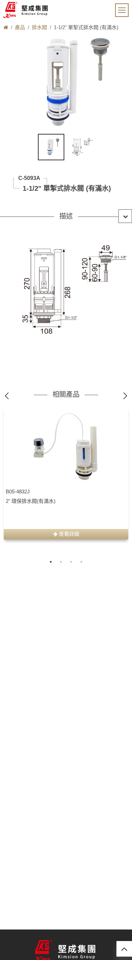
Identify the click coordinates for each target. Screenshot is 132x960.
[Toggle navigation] (122, 10)
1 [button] (50, 561)
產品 (20, 27)
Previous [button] (6, 395)
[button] (66, 216)
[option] (66, 473)
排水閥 (39, 27)
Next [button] (125, 395)
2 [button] (61, 561)
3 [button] (71, 561)
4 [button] (81, 561)
